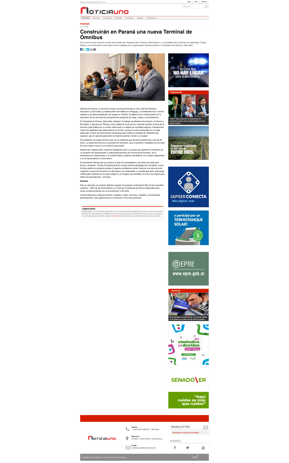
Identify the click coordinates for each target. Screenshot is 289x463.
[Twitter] (87, 50)
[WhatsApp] (84, 50)
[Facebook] (81, 50)
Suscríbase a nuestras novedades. (186, 432)
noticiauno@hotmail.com (144, 447)
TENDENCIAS (151, 18)
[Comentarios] (94, 50)
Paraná (140, 18)
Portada (85, 18)
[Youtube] (203, 447)
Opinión (118, 18)
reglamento (118, 216)
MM (195, 456)
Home (189, 1)
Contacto (204, 1)
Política (96, 18)
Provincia (129, 18)
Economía (107, 18)
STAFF (196, 1)
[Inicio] (104, 9)
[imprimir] (91, 50)
